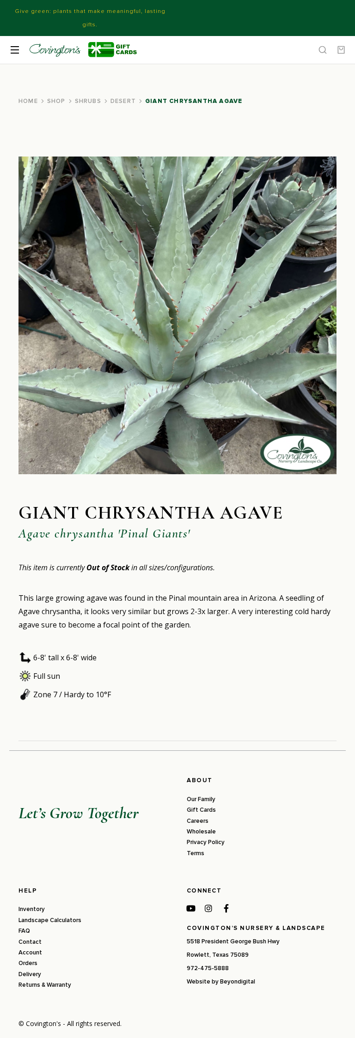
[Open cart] (341, 49)
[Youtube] (191, 908)
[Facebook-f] (226, 908)
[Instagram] (208, 908)
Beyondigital (237, 981)
